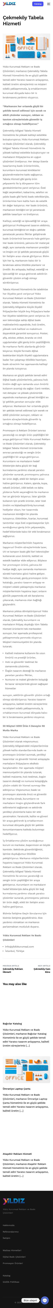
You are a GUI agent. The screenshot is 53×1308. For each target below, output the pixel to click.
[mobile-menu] (48, 4)
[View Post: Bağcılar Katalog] (26, 1004)
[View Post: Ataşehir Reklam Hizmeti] (26, 1134)
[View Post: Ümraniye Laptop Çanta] (26, 1069)
